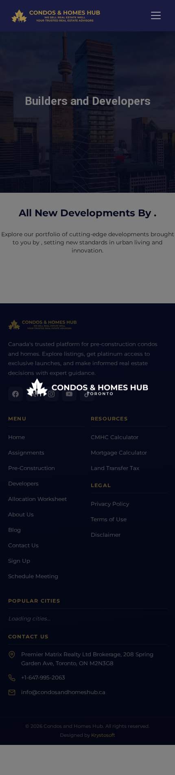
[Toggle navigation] (156, 15)
